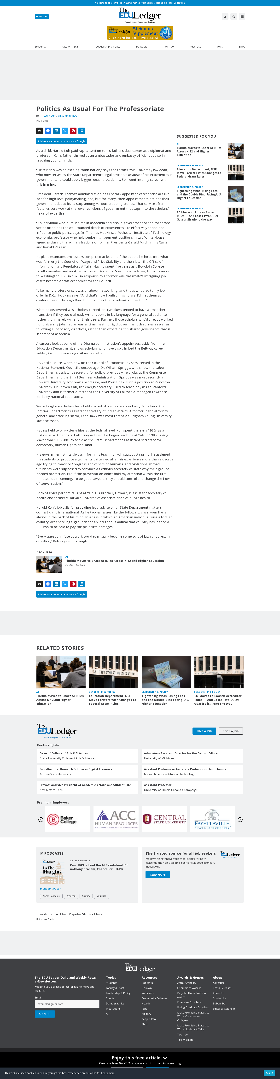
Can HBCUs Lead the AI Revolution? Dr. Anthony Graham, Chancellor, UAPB (99, 867)
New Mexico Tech (51, 790)
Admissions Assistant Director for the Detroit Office (180, 753)
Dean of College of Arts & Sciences (64, 753)
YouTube (101, 895)
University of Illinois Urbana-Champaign (171, 790)
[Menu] (242, 16)
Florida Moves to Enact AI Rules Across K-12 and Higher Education (114, 561)
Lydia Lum (49, 115)
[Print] (39, 131)
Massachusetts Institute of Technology (169, 774)
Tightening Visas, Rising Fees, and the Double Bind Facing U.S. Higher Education (199, 194)
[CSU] (116, 819)
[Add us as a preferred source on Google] (81, 131)
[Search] (233, 16)
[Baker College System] (164, 819)
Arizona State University (55, 774)
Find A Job (204, 731)
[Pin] (73, 131)
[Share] (48, 131)
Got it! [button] (269, 1073)
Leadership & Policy (190, 165)
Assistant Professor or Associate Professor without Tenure (185, 769)
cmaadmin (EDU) (68, 115)
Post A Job (231, 731)
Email (38, 997)
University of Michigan (159, 758)
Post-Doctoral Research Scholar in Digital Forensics (76, 769)
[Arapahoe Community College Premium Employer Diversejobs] (212, 819)
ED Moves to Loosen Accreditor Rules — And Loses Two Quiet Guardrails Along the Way (199, 216)
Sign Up (45, 1014)
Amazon (71, 895)
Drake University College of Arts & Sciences (68, 758)
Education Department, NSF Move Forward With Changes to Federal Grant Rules (199, 173)
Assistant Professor (157, 785)
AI (66, 556)
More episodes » (51, 888)
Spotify (86, 895)
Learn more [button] (108, 1073)
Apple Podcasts (51, 895)
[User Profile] (225, 16)
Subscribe (41, 16)
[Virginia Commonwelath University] (67, 819)
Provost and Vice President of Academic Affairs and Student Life (85, 785)
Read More (158, 874)
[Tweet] (65, 131)
